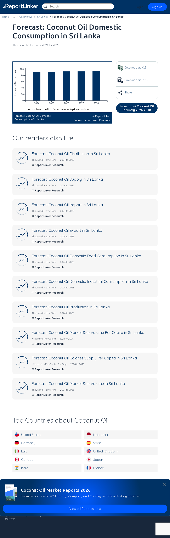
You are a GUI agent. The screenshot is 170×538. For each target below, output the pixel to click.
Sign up (157, 7)
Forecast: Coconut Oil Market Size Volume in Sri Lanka (78, 383)
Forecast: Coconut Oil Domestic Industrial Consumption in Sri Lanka (90, 281)
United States (31, 435)
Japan (98, 459)
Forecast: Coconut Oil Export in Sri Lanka (67, 230)
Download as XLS (135, 67)
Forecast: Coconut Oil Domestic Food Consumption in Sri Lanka (86, 256)
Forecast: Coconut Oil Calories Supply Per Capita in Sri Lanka (84, 358)
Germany (28, 443)
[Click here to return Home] (20, 6)
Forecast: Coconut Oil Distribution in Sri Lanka (71, 153)
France (98, 468)
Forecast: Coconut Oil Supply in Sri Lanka (67, 179)
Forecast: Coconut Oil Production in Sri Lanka (71, 307)
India (24, 468)
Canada (27, 459)
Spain (97, 443)
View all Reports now (85, 509)
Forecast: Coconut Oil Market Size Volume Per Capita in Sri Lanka (88, 332)
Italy (24, 451)
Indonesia (100, 435)
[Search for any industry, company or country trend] (46, 7)
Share (128, 92)
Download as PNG (136, 80)
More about (137, 108)
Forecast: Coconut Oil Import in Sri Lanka (67, 204)
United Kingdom (105, 451)
